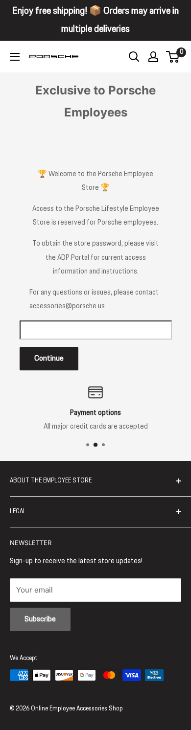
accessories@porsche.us (67, 306)
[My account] (153, 56)
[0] (173, 57)
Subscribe (40, 619)
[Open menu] (15, 57)
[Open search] (134, 56)
